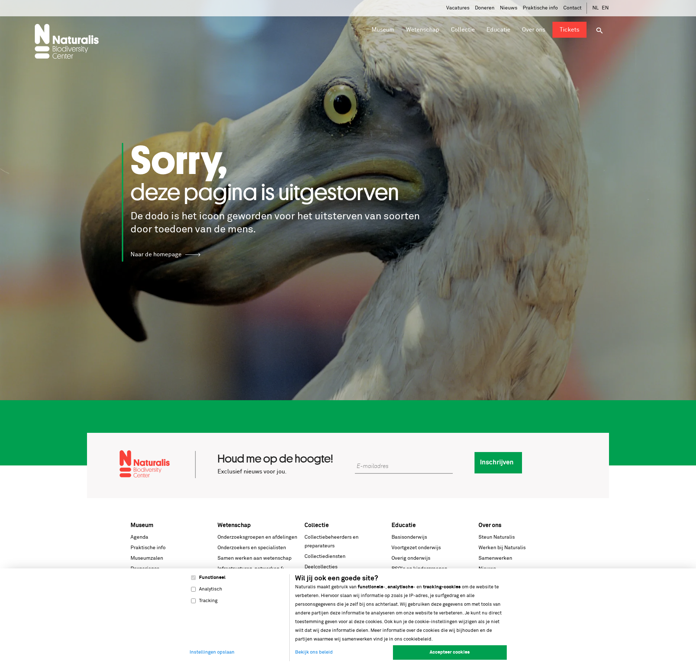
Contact (572, 8)
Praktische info (540, 8)
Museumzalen (146, 558)
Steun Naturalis (496, 537)
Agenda (139, 537)
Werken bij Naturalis (502, 547)
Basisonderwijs (409, 537)
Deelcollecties (320, 566)
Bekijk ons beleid (314, 652)
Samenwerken (495, 558)
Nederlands (596, 8)
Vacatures (457, 8)
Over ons (489, 525)
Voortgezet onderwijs (416, 547)
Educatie (404, 525)
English (605, 8)
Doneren (484, 8)
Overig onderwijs (411, 558)
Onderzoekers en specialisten (252, 547)
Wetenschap (234, 525)
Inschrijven (497, 462)
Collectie (316, 525)
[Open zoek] (600, 30)
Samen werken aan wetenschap (254, 558)
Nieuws (508, 8)
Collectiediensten (324, 556)
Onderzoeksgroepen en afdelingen (257, 537)
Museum (141, 525)
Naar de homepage (156, 254)
